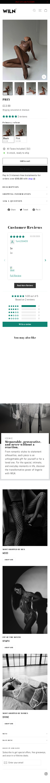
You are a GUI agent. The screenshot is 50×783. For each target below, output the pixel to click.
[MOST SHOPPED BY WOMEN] (25, 682)
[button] (10, 116)
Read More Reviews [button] (25, 285)
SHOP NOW (9, 560)
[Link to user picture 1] (13, 269)
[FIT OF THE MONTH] (25, 600)
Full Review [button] (15, 275)
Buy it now (25, 169)
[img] (17, 236)
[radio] (8, 134)
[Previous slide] (5, 260)
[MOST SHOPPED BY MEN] (25, 517)
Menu (5, 734)
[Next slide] (45, 260)
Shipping (6, 110)
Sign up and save (11, 748)
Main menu (8, 740)
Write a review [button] (25, 324)
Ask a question (12, 201)
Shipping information (17, 194)
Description (11, 187)
